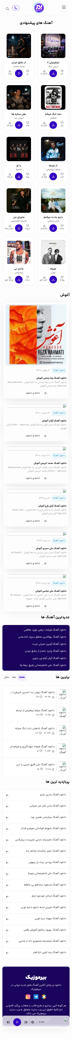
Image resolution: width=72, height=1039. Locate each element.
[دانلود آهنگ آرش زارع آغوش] (36, 491)
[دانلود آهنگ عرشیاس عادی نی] (19, 251)
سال (6, 677)
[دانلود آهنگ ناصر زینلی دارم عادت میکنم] (53, 200)
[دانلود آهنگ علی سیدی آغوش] (36, 534)
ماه (14, 677)
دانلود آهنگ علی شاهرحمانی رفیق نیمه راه (43, 665)
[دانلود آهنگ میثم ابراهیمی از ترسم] (53, 148)
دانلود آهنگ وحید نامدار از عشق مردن (45, 651)
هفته (22, 677)
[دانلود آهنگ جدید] (39, 8)
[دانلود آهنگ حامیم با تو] (19, 148)
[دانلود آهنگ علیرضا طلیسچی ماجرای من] (19, 200)
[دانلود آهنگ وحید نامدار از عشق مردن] (19, 45)
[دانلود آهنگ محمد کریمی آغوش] (36, 448)
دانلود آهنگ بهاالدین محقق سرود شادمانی (42, 637)
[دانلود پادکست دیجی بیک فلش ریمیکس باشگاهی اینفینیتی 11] (53, 45)
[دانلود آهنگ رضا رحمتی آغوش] (36, 335)
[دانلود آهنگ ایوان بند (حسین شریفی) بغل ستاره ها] (19, 96)
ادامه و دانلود (33, 393)
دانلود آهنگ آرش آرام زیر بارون (49, 658)
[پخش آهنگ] (15, 7)
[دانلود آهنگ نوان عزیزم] (53, 251)
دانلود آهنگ (59, 370)
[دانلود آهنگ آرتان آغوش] (36, 406)
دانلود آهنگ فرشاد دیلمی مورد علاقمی (45, 630)
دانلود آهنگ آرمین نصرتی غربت (49, 644)
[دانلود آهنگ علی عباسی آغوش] (36, 576)
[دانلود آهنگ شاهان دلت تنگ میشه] (53, 96)
